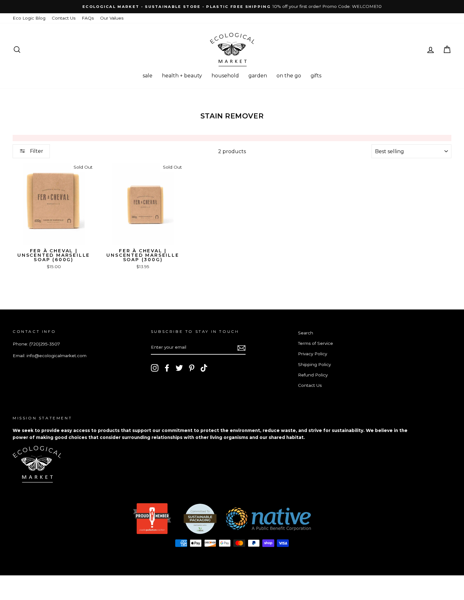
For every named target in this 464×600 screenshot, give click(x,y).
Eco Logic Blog (29, 18)
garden (257, 76)
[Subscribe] (241, 348)
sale (147, 76)
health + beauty (182, 76)
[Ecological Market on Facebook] (167, 368)
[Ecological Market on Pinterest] (191, 368)
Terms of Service (315, 343)
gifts (316, 76)
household (225, 76)
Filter (36, 151)
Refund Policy (313, 374)
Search (305, 332)
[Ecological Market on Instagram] (154, 368)
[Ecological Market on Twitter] (179, 368)
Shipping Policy (314, 364)
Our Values (111, 18)
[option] (232, 6)
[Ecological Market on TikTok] (204, 368)
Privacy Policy (312, 353)
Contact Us (63, 18)
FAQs (88, 18)
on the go (289, 76)
